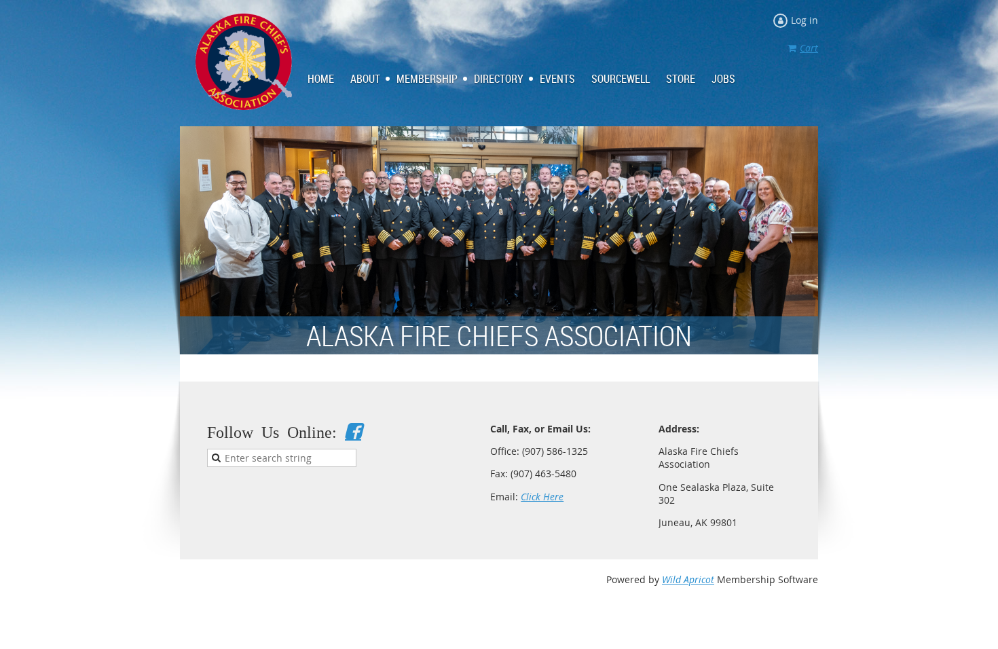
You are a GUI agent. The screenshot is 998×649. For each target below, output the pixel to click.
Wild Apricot (688, 579)
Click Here (542, 496)
